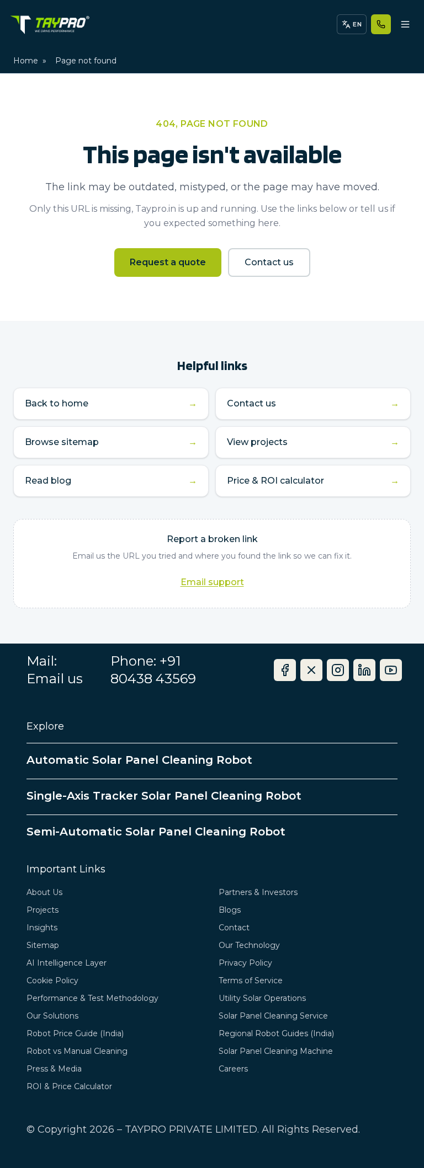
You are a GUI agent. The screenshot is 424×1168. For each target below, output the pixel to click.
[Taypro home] (50, 24)
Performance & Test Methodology (92, 998)
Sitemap (42, 945)
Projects (42, 910)
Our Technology (249, 945)
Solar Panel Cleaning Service (273, 1016)
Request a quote (168, 262)
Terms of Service (251, 980)
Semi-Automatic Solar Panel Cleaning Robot (155, 831)
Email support (212, 582)
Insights (41, 928)
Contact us (269, 262)
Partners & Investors (258, 892)
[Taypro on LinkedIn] (364, 670)
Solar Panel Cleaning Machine (276, 1051)
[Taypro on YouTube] (391, 670)
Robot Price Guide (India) (75, 1033)
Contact (234, 928)
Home (25, 61)
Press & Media (54, 1069)
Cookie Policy (52, 980)
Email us (54, 679)
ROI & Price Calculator (69, 1086)
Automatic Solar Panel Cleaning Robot (139, 760)
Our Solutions (52, 1016)
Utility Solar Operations (262, 998)
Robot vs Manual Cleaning (77, 1051)
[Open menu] (405, 24)
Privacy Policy (245, 963)
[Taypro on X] (311, 670)
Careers (233, 1069)
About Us (44, 892)
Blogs (230, 910)
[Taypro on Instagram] (338, 670)
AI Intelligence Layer (66, 963)
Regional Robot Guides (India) (276, 1033)
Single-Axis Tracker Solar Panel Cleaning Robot (163, 795)
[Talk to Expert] (381, 24)
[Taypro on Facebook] (285, 670)
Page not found (85, 61)
